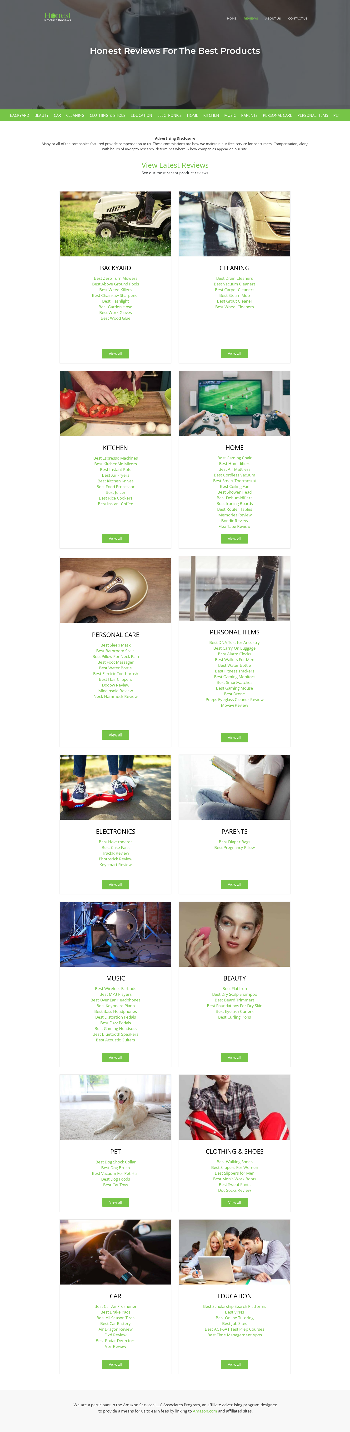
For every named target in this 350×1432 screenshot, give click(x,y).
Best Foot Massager (115, 662)
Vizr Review (115, 1346)
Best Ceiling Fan (234, 486)
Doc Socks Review (234, 1190)
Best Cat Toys (115, 1184)
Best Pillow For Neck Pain (115, 656)
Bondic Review (234, 520)
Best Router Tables (234, 509)
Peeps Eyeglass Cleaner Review (235, 699)
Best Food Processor (115, 486)
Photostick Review (115, 859)
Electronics (169, 115)
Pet (336, 115)
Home (231, 18)
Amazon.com (205, 1411)
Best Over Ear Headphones (115, 1000)
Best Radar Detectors (115, 1340)
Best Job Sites (234, 1323)
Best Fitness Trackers (234, 671)
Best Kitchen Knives (116, 481)
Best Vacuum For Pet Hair (115, 1173)
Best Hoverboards (115, 841)
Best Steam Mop (234, 295)
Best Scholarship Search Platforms (234, 1306)
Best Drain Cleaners (234, 278)
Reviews (251, 18)
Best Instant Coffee (115, 503)
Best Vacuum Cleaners (234, 284)
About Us (273, 18)
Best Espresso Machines (115, 458)
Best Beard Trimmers (235, 1000)
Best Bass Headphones (115, 1011)
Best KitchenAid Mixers (115, 463)
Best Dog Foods (115, 1179)
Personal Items (312, 115)
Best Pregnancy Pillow (234, 847)
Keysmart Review (116, 864)
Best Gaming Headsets (116, 1028)
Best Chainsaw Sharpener (115, 295)
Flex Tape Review (234, 526)
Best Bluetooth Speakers (115, 1034)
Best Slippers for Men (235, 1173)
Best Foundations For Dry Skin (234, 1005)
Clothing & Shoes (107, 115)
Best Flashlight (115, 301)
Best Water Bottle (115, 668)
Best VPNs (234, 1312)
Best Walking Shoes (235, 1161)
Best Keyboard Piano (115, 1005)
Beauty (42, 115)
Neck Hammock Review (116, 696)
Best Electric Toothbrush (115, 673)
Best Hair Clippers (115, 679)
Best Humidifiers (234, 463)
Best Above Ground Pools (115, 284)
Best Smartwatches (234, 682)
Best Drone (234, 693)
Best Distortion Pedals (115, 1017)
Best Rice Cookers (115, 498)
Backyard (19, 115)
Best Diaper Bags (234, 841)
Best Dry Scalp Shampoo (234, 994)
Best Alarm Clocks (234, 654)
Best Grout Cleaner (234, 301)
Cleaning (75, 115)
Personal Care (277, 115)
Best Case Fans (116, 847)
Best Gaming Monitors (234, 676)
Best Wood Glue (115, 318)
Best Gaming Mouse (234, 688)
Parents (249, 115)
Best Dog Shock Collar (115, 1162)
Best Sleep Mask (115, 645)
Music (230, 115)
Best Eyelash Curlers (235, 1011)
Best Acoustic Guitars (115, 1040)
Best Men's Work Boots (234, 1179)
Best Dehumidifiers (234, 497)
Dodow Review (115, 685)
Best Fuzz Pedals (115, 1022)
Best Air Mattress (234, 469)
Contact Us (297, 18)
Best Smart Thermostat (234, 480)
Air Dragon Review (116, 1329)
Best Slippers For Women (234, 1167)
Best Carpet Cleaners (234, 289)
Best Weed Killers (115, 289)
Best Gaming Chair (234, 458)
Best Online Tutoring (235, 1317)
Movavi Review (234, 705)
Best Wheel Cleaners (234, 306)
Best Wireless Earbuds (115, 988)
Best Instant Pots (115, 469)
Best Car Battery (115, 1323)
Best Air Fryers (115, 475)
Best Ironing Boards (234, 503)
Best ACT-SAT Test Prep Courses (234, 1329)
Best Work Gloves (115, 312)
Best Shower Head (234, 492)
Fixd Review (115, 1335)
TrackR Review (115, 853)
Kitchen (211, 115)
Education (141, 115)
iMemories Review (234, 515)
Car (57, 115)
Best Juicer (115, 492)
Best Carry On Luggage (234, 648)
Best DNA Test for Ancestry (234, 642)
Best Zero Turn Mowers (115, 278)
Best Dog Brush (115, 1167)
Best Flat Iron (234, 988)
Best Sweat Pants (234, 1184)
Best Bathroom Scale (115, 650)
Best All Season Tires (115, 1317)
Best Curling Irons (234, 1017)
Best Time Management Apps (234, 1335)
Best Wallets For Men (234, 659)
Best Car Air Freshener (116, 1306)
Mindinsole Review (115, 690)
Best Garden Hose (115, 306)
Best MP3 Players (116, 994)
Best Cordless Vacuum (234, 475)
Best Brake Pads (115, 1312)
